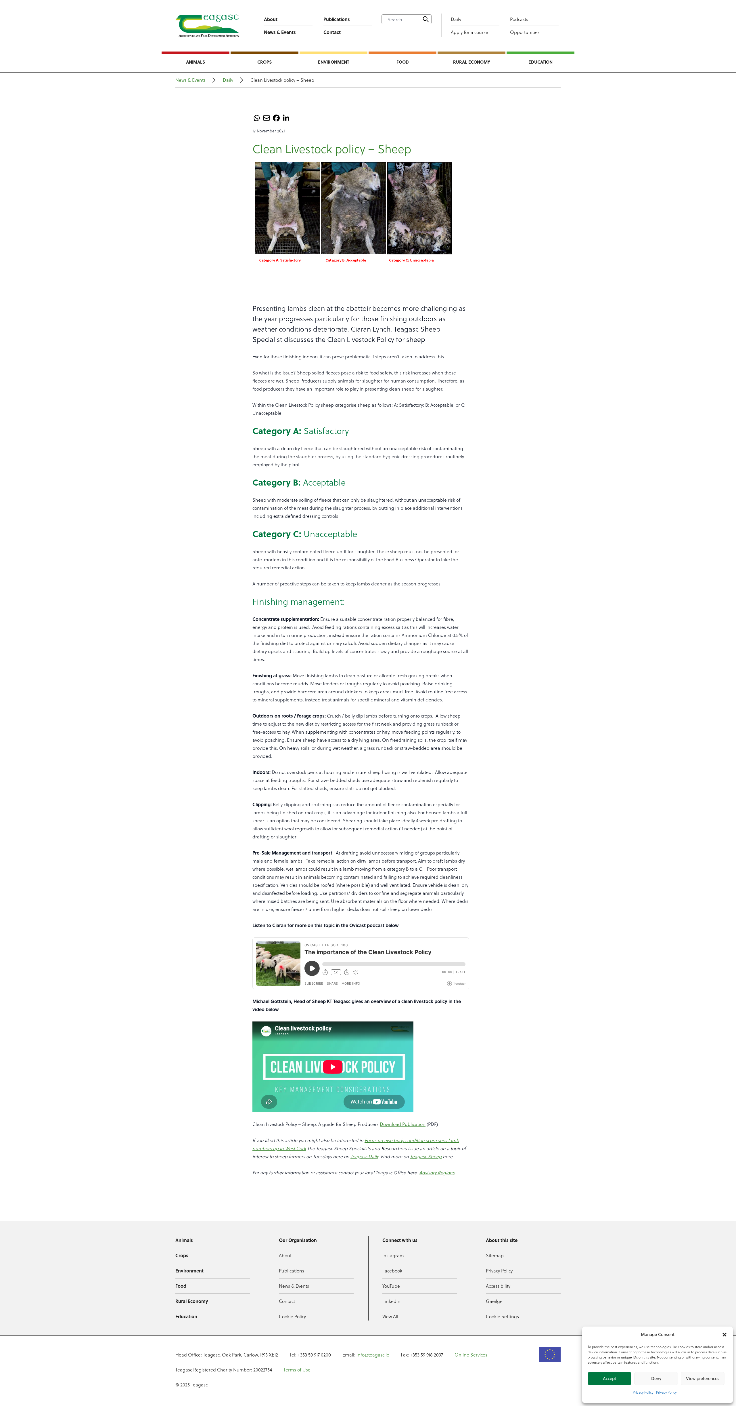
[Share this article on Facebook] (276, 118)
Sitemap (495, 1255)
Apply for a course (469, 32)
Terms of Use (296, 1369)
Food (402, 62)
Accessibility (498, 1286)
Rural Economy (471, 62)
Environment (333, 62)
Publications (336, 19)
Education (540, 62)
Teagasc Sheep (426, 1156)
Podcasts (519, 19)
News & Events (280, 32)
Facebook (392, 1270)
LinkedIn (391, 1301)
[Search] (426, 19)
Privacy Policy (643, 1392)
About (270, 19)
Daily (456, 19)
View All (390, 1316)
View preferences (702, 1378)
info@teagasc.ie (372, 1354)
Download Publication (402, 1124)
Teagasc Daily (364, 1156)
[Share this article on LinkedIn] (286, 118)
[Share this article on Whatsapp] (256, 118)
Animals (195, 62)
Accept (609, 1378)
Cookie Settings (502, 1316)
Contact (332, 32)
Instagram (393, 1255)
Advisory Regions (437, 1172)
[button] (724, 1334)
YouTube (391, 1286)
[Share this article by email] (266, 118)
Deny (656, 1378)
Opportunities (525, 32)
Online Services (471, 1354)
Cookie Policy (292, 1316)
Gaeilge (494, 1301)
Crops (264, 62)
